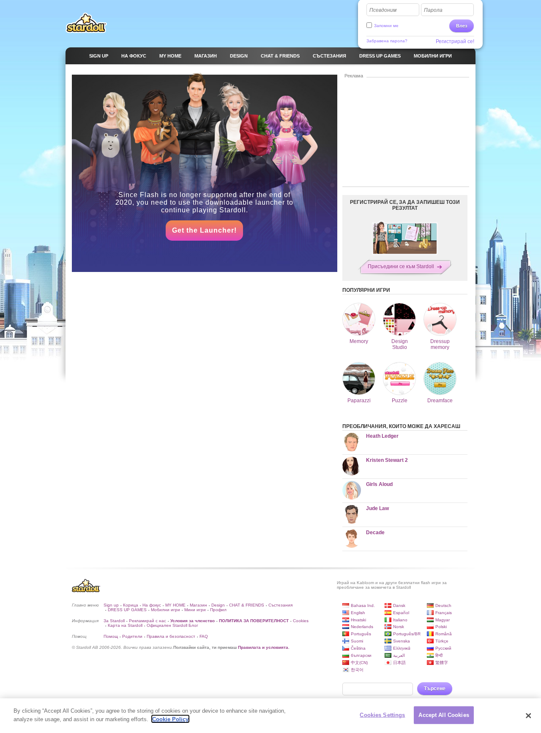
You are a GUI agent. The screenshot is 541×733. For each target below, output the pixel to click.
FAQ (203, 636)
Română (443, 633)
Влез (461, 25)
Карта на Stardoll (125, 625)
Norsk (398, 626)
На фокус (151, 605)
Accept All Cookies (443, 715)
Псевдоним (382, 10)
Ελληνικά (401, 648)
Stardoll (86, 23)
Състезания (280, 605)
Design (218, 605)
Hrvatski (358, 620)
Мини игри (195, 609)
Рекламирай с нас (147, 620)
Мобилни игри (165, 609)
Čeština (358, 648)
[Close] (528, 715)
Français (443, 612)
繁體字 (441, 662)
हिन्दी (439, 655)
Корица (130, 605)
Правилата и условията (263, 647)
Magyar (442, 620)
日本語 (399, 662)
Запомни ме (386, 25)
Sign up (111, 605)
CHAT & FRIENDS (246, 605)
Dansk (399, 605)
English (358, 612)
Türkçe (441, 641)
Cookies (301, 620)
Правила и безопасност (171, 636)
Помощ (111, 636)
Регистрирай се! (455, 41)
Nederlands (362, 626)
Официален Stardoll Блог (172, 625)
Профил (218, 609)
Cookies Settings (382, 715)
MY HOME (175, 605)
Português (361, 633)
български (361, 655)
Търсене (434, 689)
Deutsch (443, 605)
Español (401, 612)
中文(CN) (359, 662)
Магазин (198, 605)
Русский (443, 648)
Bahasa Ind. (363, 605)
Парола (433, 10)
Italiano (400, 620)
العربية (399, 655)
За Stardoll (114, 620)
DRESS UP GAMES (127, 609)
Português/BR (407, 633)
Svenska (401, 641)
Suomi (357, 641)
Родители (132, 636)
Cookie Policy (170, 719)
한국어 (357, 669)
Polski (441, 626)
